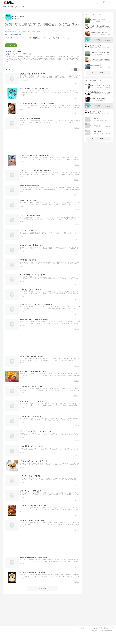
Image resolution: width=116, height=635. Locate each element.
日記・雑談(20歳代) (34, 38)
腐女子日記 (56, 38)
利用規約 (106, 628)
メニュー (110, 3)
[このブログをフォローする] (11, 45)
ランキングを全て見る (98, 72)
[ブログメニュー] (78, 17)
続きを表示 (42, 588)
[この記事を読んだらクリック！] (77, 83)
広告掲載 (101, 628)
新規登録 (81, 628)
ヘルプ (111, 628)
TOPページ (76, 628)
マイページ (87, 628)
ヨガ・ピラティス (11, 38)
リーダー (98, 3)
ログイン (104, 3)
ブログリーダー (94, 628)
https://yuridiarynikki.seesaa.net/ (13, 34)
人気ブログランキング (9, 3)
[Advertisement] (42, 142)
